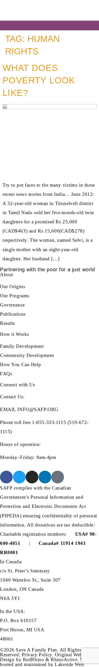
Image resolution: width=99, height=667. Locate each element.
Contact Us (11, 396)
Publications (13, 314)
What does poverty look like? (39, 80)
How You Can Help (20, 364)
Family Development (22, 346)
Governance (12, 304)
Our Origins (12, 286)
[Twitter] (19, 477)
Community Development (27, 355)
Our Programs (14, 295)
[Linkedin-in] (45, 477)
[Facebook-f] (6, 477)
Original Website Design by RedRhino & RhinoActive (44, 657)
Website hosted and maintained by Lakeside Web (48, 662)
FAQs (6, 373)
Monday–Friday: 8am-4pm (28, 457)
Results (7, 323)
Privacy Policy (37, 654)
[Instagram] (32, 477)
